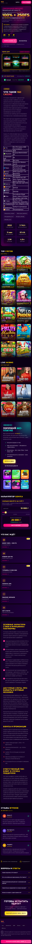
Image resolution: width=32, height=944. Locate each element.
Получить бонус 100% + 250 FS (16, 913)
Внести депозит (16, 525)
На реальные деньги (11, 466)
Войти (17, 2)
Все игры (4, 253)
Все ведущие (5, 365)
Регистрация (26, 2)
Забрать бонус (8, 41)
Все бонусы (23, 41)
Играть (24, 939)
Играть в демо (9, 461)
